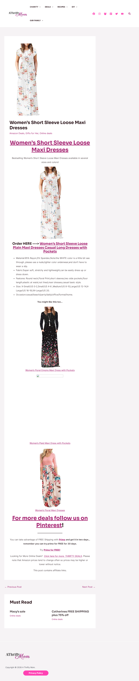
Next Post (88, 586)
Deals (48, 7)
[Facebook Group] (105, 14)
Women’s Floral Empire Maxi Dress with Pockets (50, 370)
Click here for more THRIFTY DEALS (63, 556)
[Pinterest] (111, 14)
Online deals (46, 133)
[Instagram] (99, 14)
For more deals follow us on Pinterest (50, 522)
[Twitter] (116, 14)
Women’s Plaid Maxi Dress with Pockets (50, 443)
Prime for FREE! (52, 550)
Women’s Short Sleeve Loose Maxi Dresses (50, 146)
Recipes (61, 7)
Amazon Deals (17, 133)
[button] (39, 7)
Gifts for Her (32, 133)
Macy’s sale (17, 611)
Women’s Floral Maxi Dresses (50, 510)
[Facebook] (94, 14)
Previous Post (13, 586)
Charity (34, 7)
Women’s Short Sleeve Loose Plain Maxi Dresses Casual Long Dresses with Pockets (50, 248)
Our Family (35, 20)
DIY (73, 7)
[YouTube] (122, 14)
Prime (62, 539)
